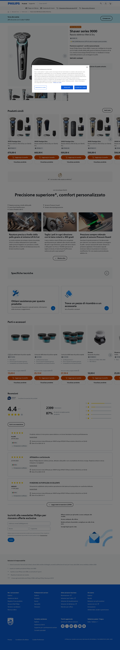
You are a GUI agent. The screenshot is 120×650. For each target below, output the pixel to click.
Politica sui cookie (57, 82)
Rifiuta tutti (67, 87)
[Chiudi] (87, 67)
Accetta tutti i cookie (80, 87)
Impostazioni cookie (40, 87)
